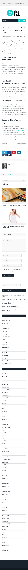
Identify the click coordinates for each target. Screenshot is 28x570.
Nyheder (4, 358)
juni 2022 (4, 499)
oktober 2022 (5, 489)
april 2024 (4, 440)
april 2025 (4, 408)
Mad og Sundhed (6, 355)
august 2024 (5, 430)
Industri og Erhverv (6, 350)
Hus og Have (5, 344)
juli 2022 (4, 497)
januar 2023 (5, 481)
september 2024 (6, 427)
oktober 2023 (5, 456)
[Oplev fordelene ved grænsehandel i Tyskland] (14, 196)
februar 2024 (5, 446)
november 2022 (5, 486)
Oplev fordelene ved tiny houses (10, 306)
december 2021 (5, 515)
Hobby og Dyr (5, 342)
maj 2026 (4, 373)
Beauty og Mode (6, 320)
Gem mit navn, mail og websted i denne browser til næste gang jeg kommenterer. (12, 270)
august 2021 (5, 526)
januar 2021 (5, 542)
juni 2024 (4, 435)
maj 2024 (4, 438)
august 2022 (5, 494)
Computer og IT (5, 328)
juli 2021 (4, 529)
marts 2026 (4, 379)
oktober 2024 (5, 424)
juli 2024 (4, 432)
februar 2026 (5, 381)
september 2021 (6, 523)
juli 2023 (4, 464)
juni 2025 (4, 403)
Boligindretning (5, 326)
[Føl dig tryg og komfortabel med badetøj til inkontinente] (14, 217)
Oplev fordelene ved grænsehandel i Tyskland (14, 205)
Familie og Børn (5, 334)
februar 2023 (5, 478)
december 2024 (5, 419)
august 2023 (5, 462)
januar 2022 (5, 513)
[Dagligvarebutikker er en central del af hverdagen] (14, 179)
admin (4, 36)
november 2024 (5, 422)
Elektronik (4, 331)
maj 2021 (4, 532)
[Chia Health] (14, 13)
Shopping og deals (21, 36)
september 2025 (6, 395)
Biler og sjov (5, 323)
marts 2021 (4, 537)
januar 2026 (5, 384)
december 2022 (5, 483)
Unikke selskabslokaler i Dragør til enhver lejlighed (14, 3)
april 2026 (4, 376)
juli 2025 (4, 400)
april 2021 (4, 534)
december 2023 (5, 451)
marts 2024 (4, 443)
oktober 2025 (5, 392)
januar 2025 (5, 416)
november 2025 (5, 389)
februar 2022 (5, 510)
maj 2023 (4, 470)
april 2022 (4, 505)
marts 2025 (4, 411)
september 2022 (6, 491)
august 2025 (5, 398)
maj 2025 (4, 406)
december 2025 (5, 387)
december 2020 (5, 545)
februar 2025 (5, 414)
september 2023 (6, 459)
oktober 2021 (5, 521)
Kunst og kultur (5, 352)
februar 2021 (5, 540)
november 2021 (5, 518)
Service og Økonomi (6, 360)
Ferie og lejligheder (6, 336)
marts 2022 (4, 507)
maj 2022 (4, 502)
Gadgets (4, 339)
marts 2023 (4, 475)
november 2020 (5, 548)
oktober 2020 (5, 550)
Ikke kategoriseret (6, 347)
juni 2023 (4, 467)
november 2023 (5, 454)
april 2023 (4, 473)
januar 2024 (5, 448)
